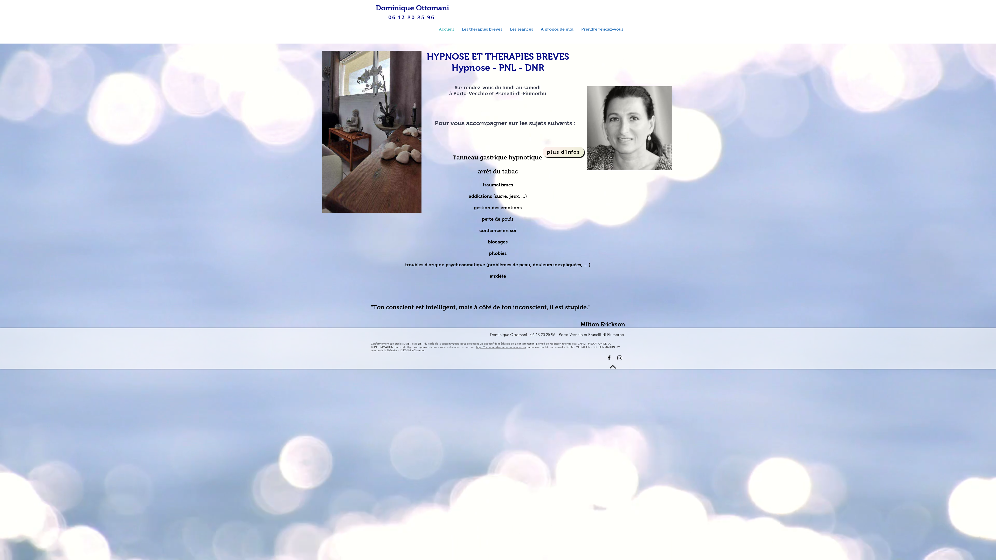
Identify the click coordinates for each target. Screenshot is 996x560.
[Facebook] (609, 358)
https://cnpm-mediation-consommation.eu (501, 347)
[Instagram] (620, 358)
